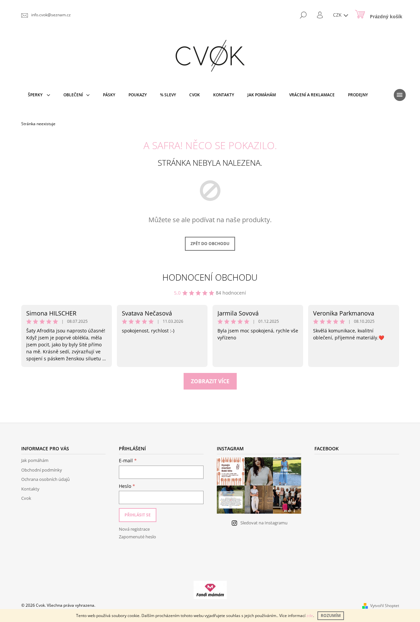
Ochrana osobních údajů (45, 479)
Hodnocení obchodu (210, 277)
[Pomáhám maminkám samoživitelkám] (210, 589)
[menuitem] (39, 95)
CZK (338, 15)
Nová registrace (134, 529)
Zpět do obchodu (210, 243)
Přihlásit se (138, 515)
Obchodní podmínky (41, 470)
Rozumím (331, 615)
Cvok (26, 498)
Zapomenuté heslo (137, 537)
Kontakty (30, 489)
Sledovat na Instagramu (264, 523)
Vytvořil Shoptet (384, 605)
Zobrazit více (210, 381)
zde (309, 615)
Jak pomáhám (34, 460)
